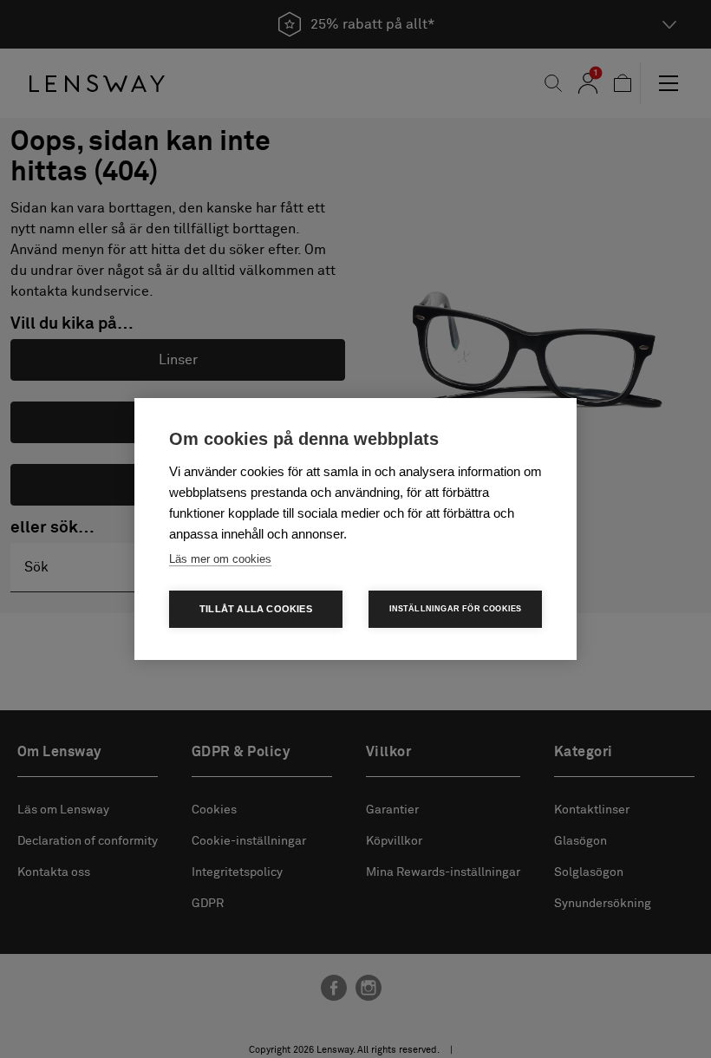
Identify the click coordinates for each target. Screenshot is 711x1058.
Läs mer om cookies (220, 558)
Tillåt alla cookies (255, 609)
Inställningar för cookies (455, 608)
